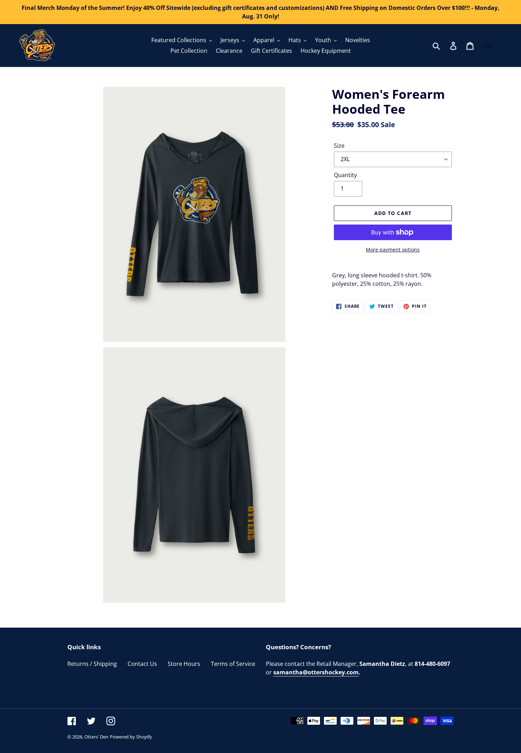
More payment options (393, 249)
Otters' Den (96, 737)
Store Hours (184, 664)
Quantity (345, 175)
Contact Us (142, 664)
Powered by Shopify (131, 737)
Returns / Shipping (92, 664)
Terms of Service (233, 664)
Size (339, 145)
